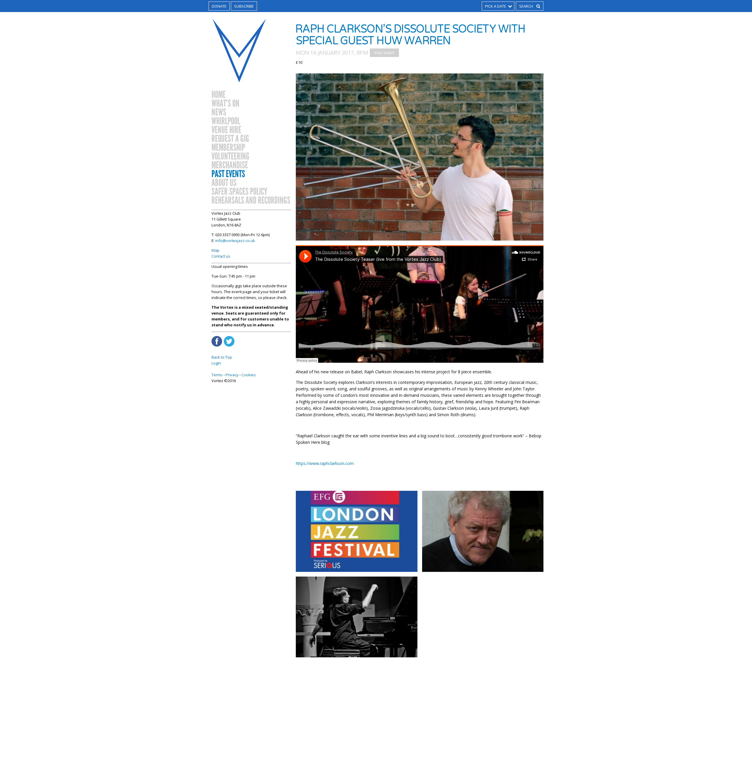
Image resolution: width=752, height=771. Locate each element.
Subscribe (244, 6)
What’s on (225, 103)
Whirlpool (226, 121)
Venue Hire (226, 130)
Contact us (221, 256)
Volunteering (230, 156)
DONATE (219, 6)
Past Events (228, 174)
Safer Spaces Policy (239, 191)
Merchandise (230, 165)
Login (216, 363)
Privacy (232, 374)
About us (224, 183)
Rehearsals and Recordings (251, 200)
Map (215, 250)
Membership (228, 147)
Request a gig (230, 139)
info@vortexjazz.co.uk (235, 240)
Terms (217, 374)
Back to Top (222, 357)
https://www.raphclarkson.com (325, 463)
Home (219, 94)
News (219, 112)
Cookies (248, 374)
